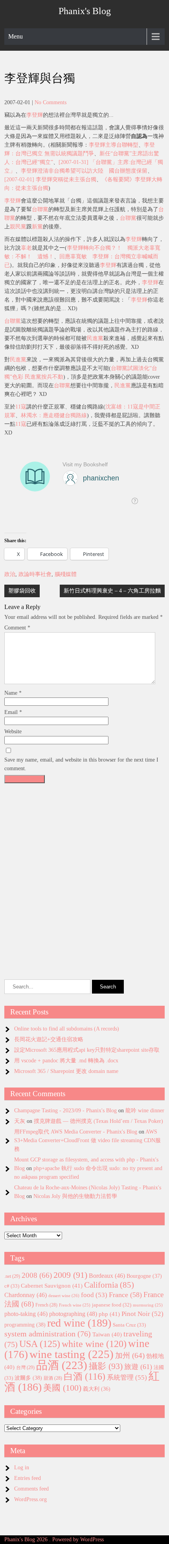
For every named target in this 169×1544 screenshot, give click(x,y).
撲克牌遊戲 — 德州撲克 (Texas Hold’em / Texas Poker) (98, 1121)
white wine (94, 1344)
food (94, 1295)
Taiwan (107, 1334)
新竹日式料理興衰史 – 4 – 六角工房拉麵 (112, 591)
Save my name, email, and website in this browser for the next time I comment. (81, 764)
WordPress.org (30, 1499)
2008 (37, 1275)
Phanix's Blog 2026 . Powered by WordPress (54, 1539)
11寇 (20, 407)
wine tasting (71, 1354)
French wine (74, 1305)
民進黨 (95, 338)
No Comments (50, 102)
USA (39, 1343)
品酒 (61, 1365)
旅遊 (138, 1367)
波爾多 (28, 1378)
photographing (73, 1314)
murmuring (148, 1305)
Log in (21, 1467)
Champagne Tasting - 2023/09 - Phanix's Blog (65, 1110)
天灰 (19, 1121)
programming (25, 1324)
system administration (47, 1333)
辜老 (26, 248)
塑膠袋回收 (22, 591)
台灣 (25, 1367)
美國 (62, 1388)
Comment (17, 628)
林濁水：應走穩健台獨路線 (54, 415)
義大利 (96, 1389)
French (46, 1305)
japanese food (111, 1305)
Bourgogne (144, 1276)
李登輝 (34, 115)
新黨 (37, 227)
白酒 (84, 1376)
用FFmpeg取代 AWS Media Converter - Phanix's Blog (75, 1132)
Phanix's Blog (85, 11)
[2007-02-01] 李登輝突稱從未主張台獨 (50, 179)
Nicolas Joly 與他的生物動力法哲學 (75, 1196)
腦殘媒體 (66, 574)
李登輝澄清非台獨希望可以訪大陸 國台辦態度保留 (84, 171)
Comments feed (31, 1489)
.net (12, 1276)
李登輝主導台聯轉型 (113, 145)
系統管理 (127, 1377)
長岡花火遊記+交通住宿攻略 (48, 1039)
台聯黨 (40, 209)
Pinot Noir (142, 1314)
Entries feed (27, 1478)
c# (11, 1286)
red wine (79, 1323)
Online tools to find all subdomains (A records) (66, 1029)
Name (13, 693)
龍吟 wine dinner (144, 1110)
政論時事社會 (34, 574)
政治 (9, 574)
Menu (15, 36)
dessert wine (63, 1295)
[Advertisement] (84, 871)
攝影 (106, 1366)
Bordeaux (107, 1275)
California (109, 1285)
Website (13, 731)
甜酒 (53, 1378)
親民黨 (18, 227)
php (109, 1314)
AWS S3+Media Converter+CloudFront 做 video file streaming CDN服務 (87, 1140)
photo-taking (26, 1313)
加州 (130, 1355)
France (125, 1295)
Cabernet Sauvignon (52, 1286)
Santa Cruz (129, 1325)
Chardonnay (25, 1295)
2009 (70, 1275)
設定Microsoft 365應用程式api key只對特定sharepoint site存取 (87, 1050)
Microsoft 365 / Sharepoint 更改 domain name (66, 1071)
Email (13, 712)
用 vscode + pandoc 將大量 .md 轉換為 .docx (66, 1061)
